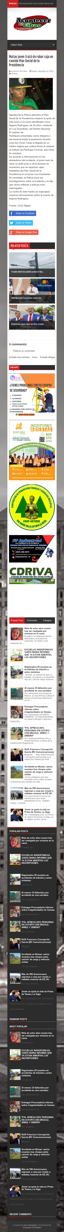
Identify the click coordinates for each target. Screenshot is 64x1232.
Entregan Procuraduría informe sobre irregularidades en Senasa (37, 908)
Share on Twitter (23, 223)
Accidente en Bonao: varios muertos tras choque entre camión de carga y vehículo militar (35, 958)
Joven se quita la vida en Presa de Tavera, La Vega (37, 992)
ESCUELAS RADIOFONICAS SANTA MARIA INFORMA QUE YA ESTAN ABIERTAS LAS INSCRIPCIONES (36, 859)
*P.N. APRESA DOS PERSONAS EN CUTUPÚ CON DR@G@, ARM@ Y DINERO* (37, 925)
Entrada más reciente (19, 357)
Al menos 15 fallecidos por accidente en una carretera (35, 893)
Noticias (14, 74)
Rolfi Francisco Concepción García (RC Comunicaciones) (36, 940)
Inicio (34, 357)
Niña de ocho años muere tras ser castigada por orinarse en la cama (37, 840)
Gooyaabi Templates (32, 1227)
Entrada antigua (47, 357)
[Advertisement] (24, 600)
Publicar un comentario (24, 351)
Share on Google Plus (26, 232)
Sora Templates (30, 1225)
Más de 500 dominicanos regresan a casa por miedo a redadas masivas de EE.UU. (35, 977)
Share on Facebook (25, 213)
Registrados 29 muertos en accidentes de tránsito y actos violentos (36, 878)
